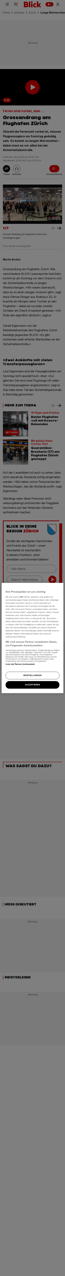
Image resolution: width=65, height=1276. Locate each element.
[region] (32, 638)
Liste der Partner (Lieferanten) (20, 664)
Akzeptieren (32, 685)
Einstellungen (32, 675)
